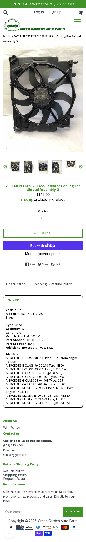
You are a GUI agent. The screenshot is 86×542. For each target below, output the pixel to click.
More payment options (43, 254)
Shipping (27, 199)
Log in (39, 12)
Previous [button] (5, 167)
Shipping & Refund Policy (52, 284)
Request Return (15, 478)
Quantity (43, 211)
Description (15, 284)
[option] (15, 167)
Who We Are (13, 427)
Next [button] (81, 167)
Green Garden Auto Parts (57, 520)
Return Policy (13, 471)
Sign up (55, 12)
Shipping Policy (15, 475)
